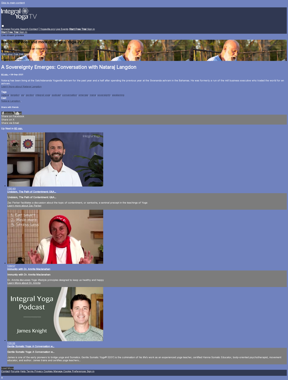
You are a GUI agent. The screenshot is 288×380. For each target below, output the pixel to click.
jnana (93, 94)
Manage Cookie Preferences (70, 371)
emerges (83, 94)
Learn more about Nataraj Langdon (21, 86)
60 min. (5, 74)
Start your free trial (12, 54)
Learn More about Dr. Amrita (23, 282)
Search (24, 29)
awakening (118, 94)
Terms (30, 371)
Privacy (39, 371)
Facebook (7, 113)
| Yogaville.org (47, 29)
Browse (6, 29)
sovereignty (104, 94)
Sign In (23, 32)
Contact (33, 29)
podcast (56, 94)
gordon (30, 94)
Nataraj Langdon (11, 100)
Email (19, 113)
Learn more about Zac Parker (24, 205)
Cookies (48, 371)
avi (22, 94)
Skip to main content (13, 2)
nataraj (5, 94)
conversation (69, 94)
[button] (3, 26)
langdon (15, 94)
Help (23, 371)
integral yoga (43, 94)
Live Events (62, 29)
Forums (15, 29)
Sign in (91, 29)
